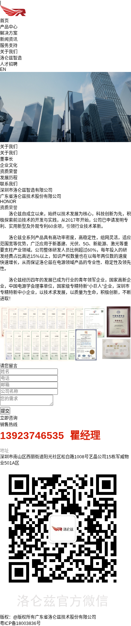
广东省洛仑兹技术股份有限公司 (30, 196)
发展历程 (8, 177)
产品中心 (8, 27)
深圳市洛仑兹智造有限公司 (26, 190)
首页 (4, 20)
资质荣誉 (8, 171)
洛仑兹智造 (11, 58)
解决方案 (8, 33)
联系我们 (8, 184)
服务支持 (8, 45)
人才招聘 (8, 64)
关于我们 (8, 51)
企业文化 (8, 165)
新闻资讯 (8, 39)
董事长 (6, 159)
